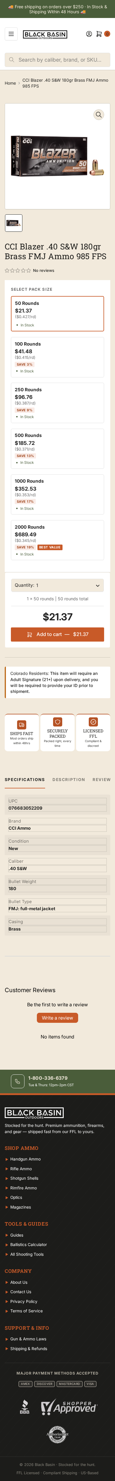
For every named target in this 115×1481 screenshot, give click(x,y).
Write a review (57, 1018)
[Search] (12, 60)
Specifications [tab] (25, 779)
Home (10, 83)
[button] (18, 270)
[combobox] (64, 60)
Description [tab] (68, 779)
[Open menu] (11, 33)
